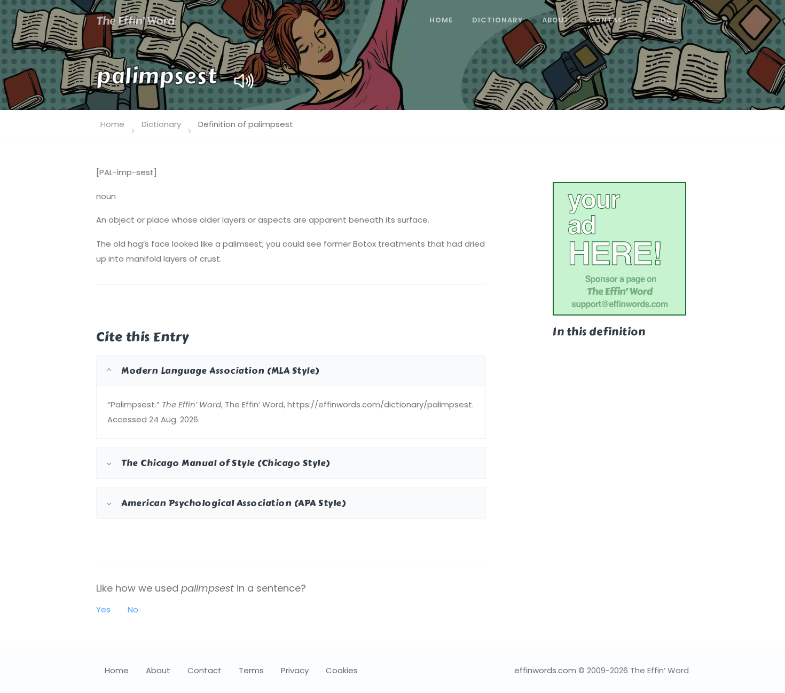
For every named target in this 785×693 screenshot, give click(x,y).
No (133, 609)
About (555, 20)
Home (441, 20)
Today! (664, 20)
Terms (251, 670)
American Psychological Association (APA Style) (233, 503)
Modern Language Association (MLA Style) (220, 370)
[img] (244, 81)
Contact (609, 20)
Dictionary (497, 20)
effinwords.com (545, 670)
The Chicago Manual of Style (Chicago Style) (225, 463)
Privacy (295, 670)
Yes (103, 609)
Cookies (342, 670)
